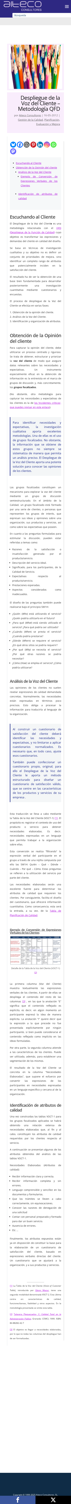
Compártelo (18, 1500)
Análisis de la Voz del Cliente (34, 172)
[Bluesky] (13, 145)
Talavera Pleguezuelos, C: (27, 1314)
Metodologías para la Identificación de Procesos (35, 1447)
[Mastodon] (13, 151)
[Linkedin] (40, 145)
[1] (56, 818)
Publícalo (53, 1500)
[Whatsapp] (53, 145)
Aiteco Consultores (30, 115)
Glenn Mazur (42, 1290)
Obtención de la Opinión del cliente (36, 167)
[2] (35, 972)
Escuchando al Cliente (28, 163)
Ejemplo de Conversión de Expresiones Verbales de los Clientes (39, 181)
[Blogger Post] (27, 145)
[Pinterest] (33, 145)
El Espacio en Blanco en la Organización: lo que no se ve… (35, 1391)
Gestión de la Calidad (30, 119)
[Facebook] (20, 145)
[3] (23, 1001)
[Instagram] (47, 145)
